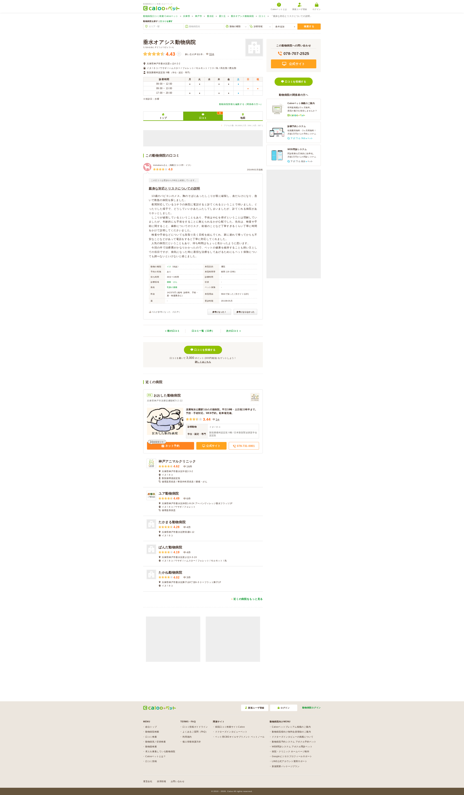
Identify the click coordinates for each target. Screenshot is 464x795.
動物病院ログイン (311, 707)
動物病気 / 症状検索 (155, 741)
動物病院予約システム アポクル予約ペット (294, 741)
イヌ (169, 266)
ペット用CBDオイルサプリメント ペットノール (240, 737)
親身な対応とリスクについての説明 (174, 188)
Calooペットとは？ (155, 756)
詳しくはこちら (203, 362)
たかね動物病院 (170, 572)
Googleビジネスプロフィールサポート (292, 756)
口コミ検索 (151, 737)
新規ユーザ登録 (299, 9)
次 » (233, 330)
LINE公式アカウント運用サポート (289, 761)
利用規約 (187, 737)
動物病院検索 (152, 731)
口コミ (262, 16)
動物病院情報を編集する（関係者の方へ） (241, 104)
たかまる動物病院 (172, 522)
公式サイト (212, 445)
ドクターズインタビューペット (231, 731)
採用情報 (161, 781)
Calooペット (160, 16)
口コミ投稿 (151, 761)
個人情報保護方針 (192, 741)
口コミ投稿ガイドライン (195, 727)
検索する (309, 26)
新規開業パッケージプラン (285, 766)
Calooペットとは (279, 9)
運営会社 (147, 781)
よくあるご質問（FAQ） (195, 731)
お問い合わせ (178, 781)
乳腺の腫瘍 (172, 287)
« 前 (172, 330)
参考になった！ (219, 312)
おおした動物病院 (167, 395)
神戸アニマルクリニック (177, 461)
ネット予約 (172, 445)
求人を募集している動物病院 (160, 751)
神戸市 (198, 16)
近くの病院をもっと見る (248, 598)
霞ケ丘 (222, 16)
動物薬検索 (151, 746)
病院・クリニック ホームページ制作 (290, 751)
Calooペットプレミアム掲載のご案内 (291, 727)
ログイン (316, 9)
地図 (242, 118)
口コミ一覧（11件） (203, 330)
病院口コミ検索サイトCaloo (230, 727)
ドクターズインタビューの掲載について (292, 737)
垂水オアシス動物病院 (242, 16)
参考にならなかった (245, 312)
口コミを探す (166, 21)
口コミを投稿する (205, 349)
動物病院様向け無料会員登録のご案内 (291, 731)
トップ (163, 118)
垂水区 (210, 16)
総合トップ (151, 727)
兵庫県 (186, 16)
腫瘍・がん (172, 282)
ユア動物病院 (169, 493)
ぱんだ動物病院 (170, 547)
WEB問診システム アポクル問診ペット (292, 746)
